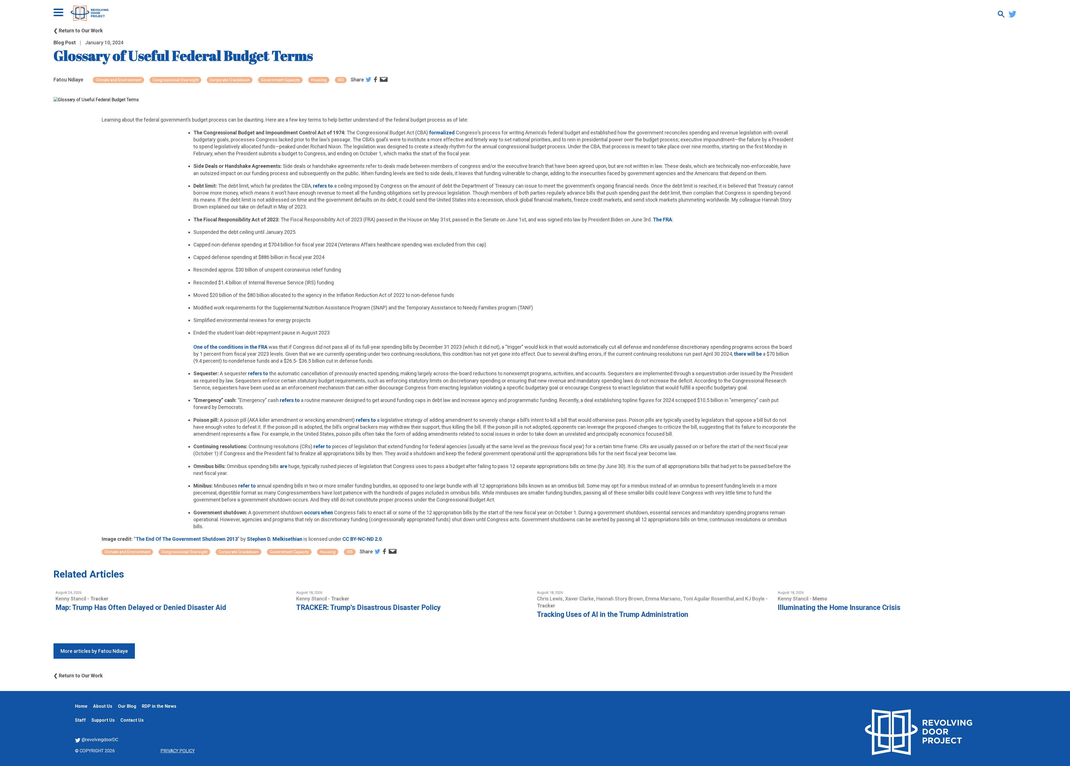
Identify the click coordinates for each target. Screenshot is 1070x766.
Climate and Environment (118, 80)
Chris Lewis (550, 599)
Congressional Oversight (175, 80)
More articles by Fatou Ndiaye (94, 651)
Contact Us (132, 720)
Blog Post (65, 42)
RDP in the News (159, 706)
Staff (80, 720)
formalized (442, 132)
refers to (323, 186)
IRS (341, 80)
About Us (102, 706)
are (283, 466)
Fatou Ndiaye (68, 80)
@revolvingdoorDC (99, 739)
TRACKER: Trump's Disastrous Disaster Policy (368, 607)
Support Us (103, 720)
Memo (820, 599)
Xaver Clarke (580, 599)
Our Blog (127, 706)
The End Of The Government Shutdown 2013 (187, 539)
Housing (319, 80)
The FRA (662, 219)
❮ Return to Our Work (78, 30)
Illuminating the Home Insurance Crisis (839, 607)
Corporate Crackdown (230, 80)
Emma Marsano (663, 599)
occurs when (318, 512)
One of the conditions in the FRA (230, 347)
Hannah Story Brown (620, 599)
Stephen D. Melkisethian (274, 539)
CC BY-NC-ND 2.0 (362, 539)
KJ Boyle (755, 599)
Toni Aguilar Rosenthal (709, 599)
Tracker (99, 599)
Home (81, 706)
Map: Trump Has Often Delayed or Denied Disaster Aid (140, 607)
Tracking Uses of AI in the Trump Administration (612, 614)
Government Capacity (280, 80)
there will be (748, 354)
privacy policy (177, 750)
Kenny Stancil (71, 599)
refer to (322, 446)
